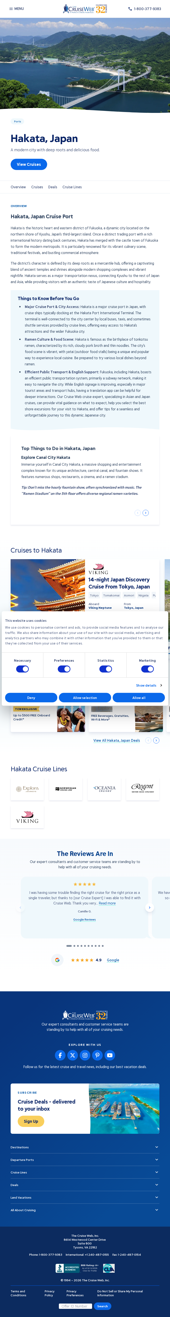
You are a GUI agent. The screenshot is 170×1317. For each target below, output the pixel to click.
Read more (107, 903)
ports (17, 121)
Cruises (37, 186)
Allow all (138, 697)
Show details (146, 685)
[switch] (64, 669)
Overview (18, 186)
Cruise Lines (72, 186)
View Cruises (29, 164)
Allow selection (85, 697)
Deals (52, 186)
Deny (31, 697)
